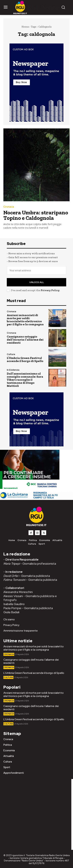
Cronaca (8, 207)
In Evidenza (13, 370)
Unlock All (36, 282)
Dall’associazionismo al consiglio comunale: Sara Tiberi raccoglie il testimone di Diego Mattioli (25, 380)
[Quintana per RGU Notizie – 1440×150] (36, 498)
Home (25, 26)
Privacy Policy (50, 290)
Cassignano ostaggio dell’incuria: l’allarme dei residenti (25, 339)
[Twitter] (43, 532)
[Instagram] (37, 532)
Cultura (11, 354)
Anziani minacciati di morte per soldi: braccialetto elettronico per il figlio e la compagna (25, 319)
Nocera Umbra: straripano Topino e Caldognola (35, 215)
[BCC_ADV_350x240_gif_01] (29, 489)
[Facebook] (31, 532)
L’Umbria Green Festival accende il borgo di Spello (25, 359)
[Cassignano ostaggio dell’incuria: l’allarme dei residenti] (57, 338)
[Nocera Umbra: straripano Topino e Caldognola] (36, 164)
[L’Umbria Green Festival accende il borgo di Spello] (57, 358)
